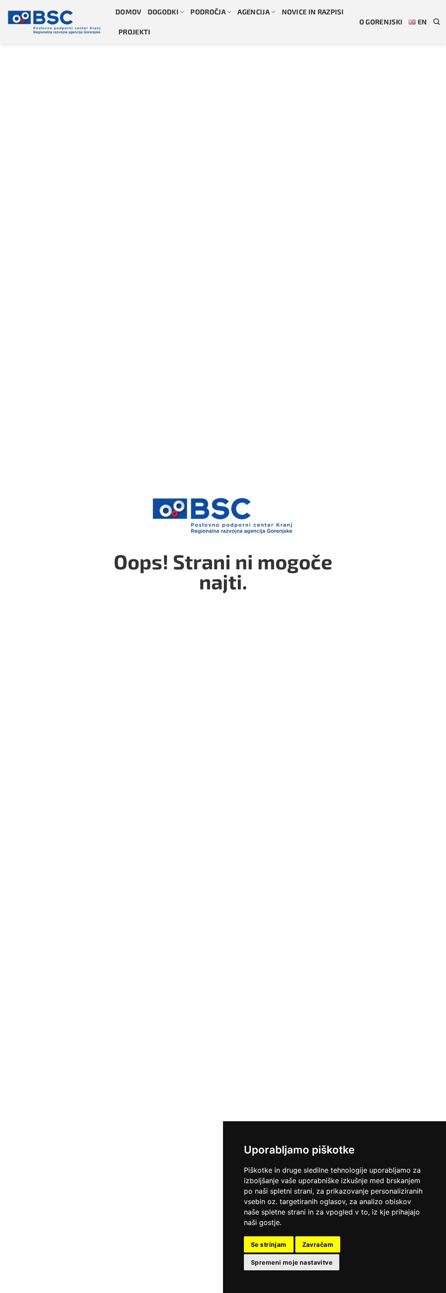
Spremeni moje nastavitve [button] (291, 1262)
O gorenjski (381, 21)
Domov (128, 11)
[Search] (436, 22)
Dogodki (163, 11)
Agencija (253, 11)
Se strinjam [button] (269, 1244)
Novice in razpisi (313, 11)
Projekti (134, 31)
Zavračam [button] (317, 1244)
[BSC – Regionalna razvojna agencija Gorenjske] (54, 21)
